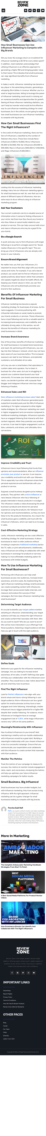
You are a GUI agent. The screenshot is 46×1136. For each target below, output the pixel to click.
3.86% (20, 719)
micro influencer (32, 494)
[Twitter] (30, 10)
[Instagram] (38, 10)
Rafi (9, 811)
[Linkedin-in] (34, 10)
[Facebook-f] (12, 973)
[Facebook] (25, 10)
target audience (29, 610)
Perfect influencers (16, 694)
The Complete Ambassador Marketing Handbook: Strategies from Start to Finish (21, 866)
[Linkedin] (17, 973)
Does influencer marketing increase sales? (18, 397)
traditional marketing (28, 544)
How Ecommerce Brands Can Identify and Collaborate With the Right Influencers (18, 927)
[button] (3, 10)
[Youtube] (42, 10)
